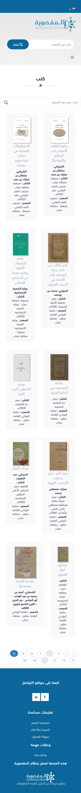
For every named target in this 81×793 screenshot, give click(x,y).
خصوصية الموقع (40, 722)
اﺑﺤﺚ (16, 44)
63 (24, 660)
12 (64, 660)
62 (34, 660)
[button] (72, 9)
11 (73, 660)
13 (54, 660)
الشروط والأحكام (40, 729)
